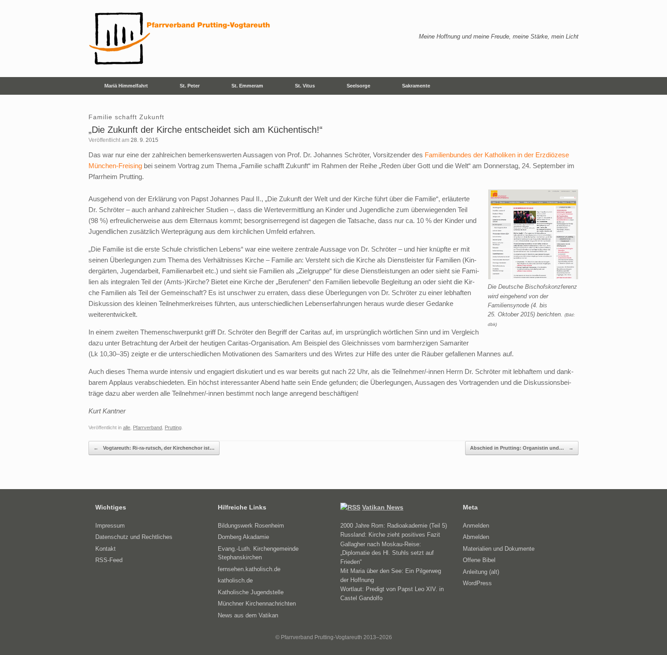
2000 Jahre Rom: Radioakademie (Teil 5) (393, 525)
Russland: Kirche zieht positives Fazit (390, 534)
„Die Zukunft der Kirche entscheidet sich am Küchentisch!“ (205, 130)
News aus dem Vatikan (248, 615)
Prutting (173, 427)
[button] (565, 86)
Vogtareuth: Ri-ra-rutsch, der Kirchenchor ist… (154, 448)
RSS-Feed (109, 560)
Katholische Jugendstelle (251, 592)
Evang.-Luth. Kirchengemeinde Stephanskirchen (258, 553)
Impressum (110, 525)
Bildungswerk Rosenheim (251, 525)
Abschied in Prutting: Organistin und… (522, 448)
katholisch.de (235, 580)
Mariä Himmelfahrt (126, 85)
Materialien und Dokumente (499, 548)
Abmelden (476, 537)
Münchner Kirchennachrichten (257, 603)
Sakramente (416, 85)
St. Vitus (305, 85)
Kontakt (105, 548)
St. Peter (190, 85)
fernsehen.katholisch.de (249, 569)
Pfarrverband (147, 427)
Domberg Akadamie (243, 537)
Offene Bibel (479, 560)
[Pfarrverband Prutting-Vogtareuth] (180, 38)
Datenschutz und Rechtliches (133, 537)
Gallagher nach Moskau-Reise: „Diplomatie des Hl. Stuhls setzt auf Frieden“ (387, 553)
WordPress (477, 583)
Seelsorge (358, 85)
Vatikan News (382, 507)
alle (126, 427)
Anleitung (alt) (481, 571)
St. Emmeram (247, 85)
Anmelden (476, 525)
